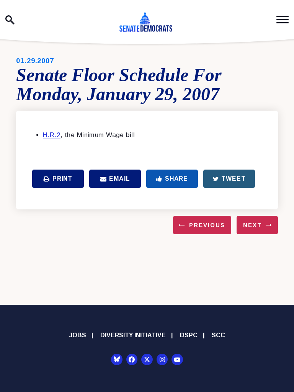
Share (176, 178)
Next (252, 225)
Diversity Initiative (133, 335)
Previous (207, 225)
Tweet (233, 178)
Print (62, 178)
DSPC (189, 335)
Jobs (77, 335)
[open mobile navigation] (282, 19)
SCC (218, 335)
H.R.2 (51, 135)
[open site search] (10, 19)
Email (119, 178)
